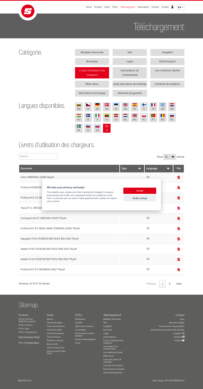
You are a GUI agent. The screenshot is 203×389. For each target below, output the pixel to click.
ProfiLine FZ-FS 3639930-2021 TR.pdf (43, 269)
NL (125, 120)
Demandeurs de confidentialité (130, 72)
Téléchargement (127, 7)
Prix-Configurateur (29, 343)
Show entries (170, 157)
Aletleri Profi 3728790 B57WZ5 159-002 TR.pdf (48, 259)
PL (144, 120)
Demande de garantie (130, 93)
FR (153, 109)
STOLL (115, 7)
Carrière (155, 7)
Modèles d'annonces (92, 52)
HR (171, 109)
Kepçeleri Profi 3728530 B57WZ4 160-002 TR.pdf (50, 238)
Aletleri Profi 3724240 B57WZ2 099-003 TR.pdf (49, 249)
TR (107, 130)
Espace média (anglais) (85, 339)
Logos (129, 61)
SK (97, 130)
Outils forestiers (54, 337)
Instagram (178, 333)
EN (125, 109)
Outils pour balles (54, 330)
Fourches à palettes (55, 333)
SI (88, 130)
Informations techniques (92, 93)
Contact (165, 7)
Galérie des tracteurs (84, 326)
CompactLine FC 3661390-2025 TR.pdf (43, 218)
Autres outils (52, 344)
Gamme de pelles (54, 323)
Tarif (129, 52)
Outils (107, 7)
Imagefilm (167, 52)
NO (134, 120)
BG (78, 109)
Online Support (167, 61)
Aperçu (50, 319)
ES (134, 109)
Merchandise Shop (29, 337)
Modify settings (140, 198)
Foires (77, 343)
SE (78, 130)
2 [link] (169, 283)
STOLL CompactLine (28, 332)
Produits (98, 7)
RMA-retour (92, 84)
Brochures (92, 61)
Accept (139, 190)
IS (88, 120)
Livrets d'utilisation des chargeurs (92, 72)
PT (153, 120)
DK (106, 109)
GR (162, 109)
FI (144, 109)
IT (97, 120)
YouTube (178, 341)
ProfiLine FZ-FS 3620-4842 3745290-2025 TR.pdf (50, 228)
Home (89, 7)
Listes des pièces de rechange (130, 84)
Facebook (178, 337)
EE (116, 109)
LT (107, 120)
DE (97, 109)
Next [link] (179, 283)
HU (78, 120)
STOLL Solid (24, 329)
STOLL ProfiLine (26, 325)
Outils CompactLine (55, 348)
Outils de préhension (56, 326)
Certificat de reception (167, 84)
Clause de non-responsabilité (171, 326)
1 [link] (162, 283)
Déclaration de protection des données (167, 330)
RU (171, 120)
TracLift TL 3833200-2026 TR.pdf (40, 208)
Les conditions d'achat (167, 70)
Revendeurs (143, 7)
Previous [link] (151, 283)
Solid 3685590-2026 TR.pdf (37, 177)
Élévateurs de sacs (55, 341)
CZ (88, 109)
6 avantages (80, 330)
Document (26, 168)
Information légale (176, 323)
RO (162, 120)
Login (182, 319)
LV (116, 120)
